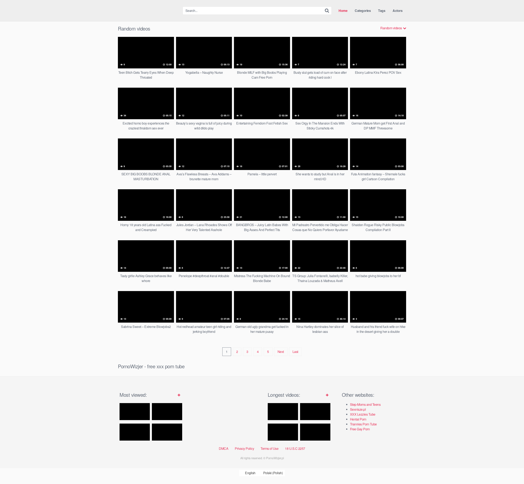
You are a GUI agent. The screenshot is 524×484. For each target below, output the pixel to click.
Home (343, 10)
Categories (363, 10)
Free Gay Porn (360, 429)
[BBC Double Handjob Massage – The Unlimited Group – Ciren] (167, 432)
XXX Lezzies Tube (362, 414)
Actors (397, 10)
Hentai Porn (358, 419)
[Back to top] (512, 471)
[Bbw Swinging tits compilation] (315, 432)
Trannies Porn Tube (363, 424)
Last (295, 351)
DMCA (223, 448)
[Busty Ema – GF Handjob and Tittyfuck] (135, 411)
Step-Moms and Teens (365, 404)
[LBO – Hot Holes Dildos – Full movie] (283, 411)
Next (281, 351)
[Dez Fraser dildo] (167, 411)
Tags (381, 10)
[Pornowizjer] (148, 10)
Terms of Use (269, 448)
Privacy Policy (244, 448)
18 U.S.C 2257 (295, 448)
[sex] (315, 411)
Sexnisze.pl (358, 409)
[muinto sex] (283, 432)
